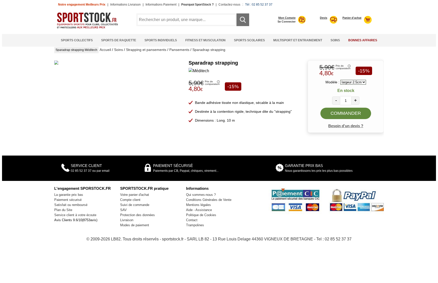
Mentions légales (198, 205)
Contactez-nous (229, 4)
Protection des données (137, 215)
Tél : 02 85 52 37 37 (258, 4)
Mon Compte (287, 17)
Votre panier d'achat (134, 195)
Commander (346, 113)
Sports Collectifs (77, 40)
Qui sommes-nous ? (201, 195)
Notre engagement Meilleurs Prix (81, 4)
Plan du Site (63, 210)
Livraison (126, 220)
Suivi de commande (134, 205)
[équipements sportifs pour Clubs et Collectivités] (89, 28)
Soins (335, 40)
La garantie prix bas (68, 195)
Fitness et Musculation (205, 40)
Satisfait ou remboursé (70, 205)
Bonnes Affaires (362, 40)
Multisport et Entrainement (297, 40)
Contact (191, 220)
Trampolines (195, 225)
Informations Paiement (160, 4)
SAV (123, 210)
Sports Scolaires (249, 40)
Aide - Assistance (199, 210)
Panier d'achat (351, 17)
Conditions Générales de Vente (208, 200)
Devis (323, 17)
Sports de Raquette (118, 40)
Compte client (130, 200)
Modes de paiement (134, 225)
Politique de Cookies (201, 215)
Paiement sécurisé (68, 200)
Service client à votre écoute (75, 215)
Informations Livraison (125, 4)
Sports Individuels (160, 40)
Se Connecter (287, 21)
